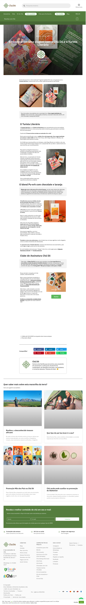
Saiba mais (33, 603)
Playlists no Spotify (58, 557)
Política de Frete (8, 595)
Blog (21, 546)
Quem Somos (24, 562)
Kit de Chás (39, 578)
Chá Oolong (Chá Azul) (42, 558)
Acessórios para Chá (42, 547)
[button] (39, 349)
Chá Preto (39, 561)
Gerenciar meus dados (19, 597)
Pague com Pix (24, 559)
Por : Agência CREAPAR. (38, 592)
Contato (22, 548)
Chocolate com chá (41, 565)
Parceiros (72, 545)
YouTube (55, 554)
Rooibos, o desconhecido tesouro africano (19, 431)
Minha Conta (79, 7)
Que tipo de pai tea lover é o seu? (60, 433)
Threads (55, 552)
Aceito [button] (81, 602)
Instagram (56, 546)
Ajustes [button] (76, 602)
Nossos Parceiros (25, 555)
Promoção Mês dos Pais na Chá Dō (20, 488)
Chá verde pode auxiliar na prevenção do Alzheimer (62, 489)
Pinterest (55, 564)
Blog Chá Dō (43, 36)
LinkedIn (55, 561)
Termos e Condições (9, 591)
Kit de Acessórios (41, 572)
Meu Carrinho (24, 550)
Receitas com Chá (25, 557)
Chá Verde (39, 563)
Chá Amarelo (40, 552)
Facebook (55, 559)
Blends (38, 550)
